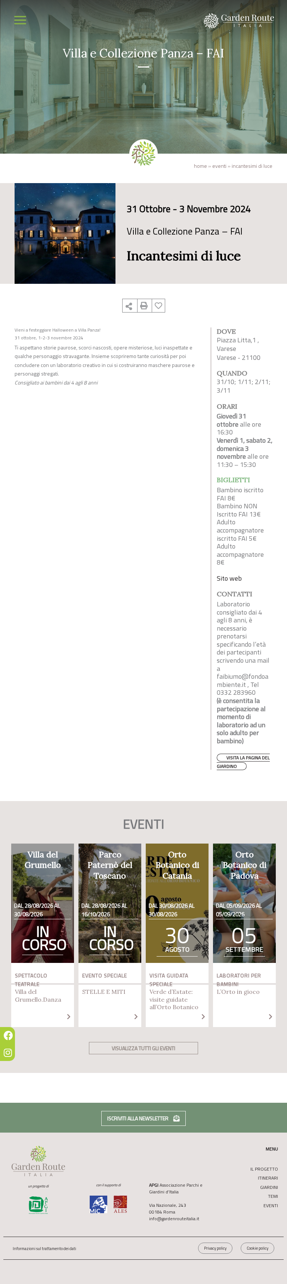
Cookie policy (257, 1248)
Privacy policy (215, 1248)
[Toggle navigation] (20, 20)
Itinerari (268, 1178)
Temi (273, 1196)
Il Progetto (264, 1169)
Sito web (229, 578)
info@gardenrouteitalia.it (174, 1218)
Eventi (219, 166)
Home (200, 166)
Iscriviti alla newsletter (138, 1118)
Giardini (269, 1187)
